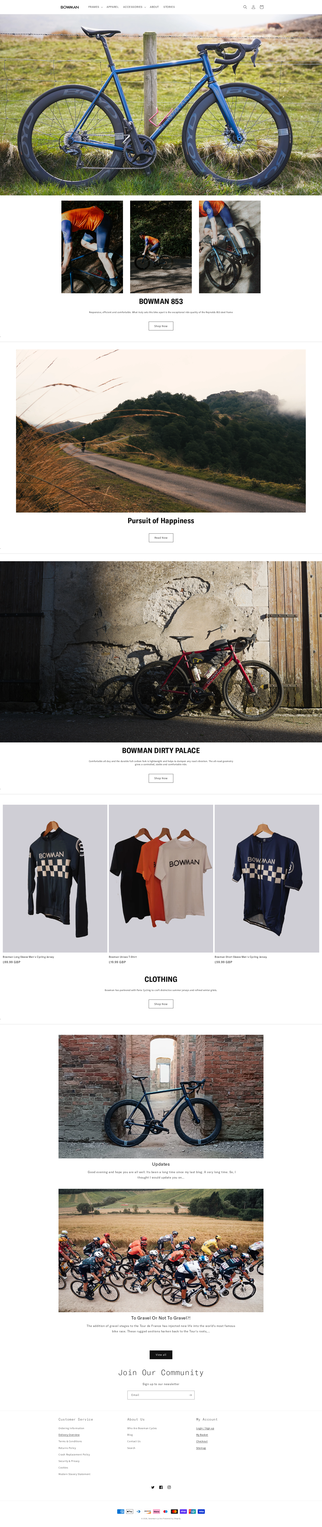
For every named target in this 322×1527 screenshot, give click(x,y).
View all (161, 1354)
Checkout (202, 1441)
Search (131, 1448)
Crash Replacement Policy (74, 1454)
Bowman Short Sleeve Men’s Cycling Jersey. (241, 957)
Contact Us (134, 1441)
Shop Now (161, 326)
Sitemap (201, 1448)
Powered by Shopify (172, 1518)
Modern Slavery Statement (74, 1474)
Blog (130, 1434)
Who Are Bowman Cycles (142, 1428)
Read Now (161, 537)
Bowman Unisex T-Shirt (123, 957)
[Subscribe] (190, 1395)
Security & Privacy (69, 1461)
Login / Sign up (205, 1428)
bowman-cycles (155, 1518)
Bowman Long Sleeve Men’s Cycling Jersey (28, 957)
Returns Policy (67, 1448)
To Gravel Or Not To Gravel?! (161, 1318)
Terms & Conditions (70, 1441)
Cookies (63, 1467)
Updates (161, 1164)
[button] (95, 7)
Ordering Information (71, 1428)
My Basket (202, 1434)
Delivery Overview (69, 1434)
